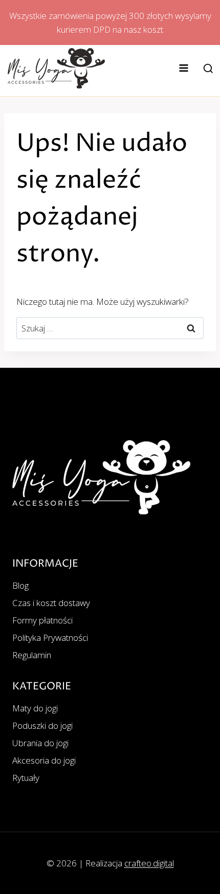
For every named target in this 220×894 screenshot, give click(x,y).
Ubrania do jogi (40, 743)
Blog (20, 585)
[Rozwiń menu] (183, 68)
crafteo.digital (149, 863)
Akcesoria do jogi (44, 760)
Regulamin (31, 655)
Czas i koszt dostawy (51, 603)
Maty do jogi (35, 708)
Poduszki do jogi (42, 725)
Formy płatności (42, 620)
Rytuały (25, 778)
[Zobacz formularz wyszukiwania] (208, 69)
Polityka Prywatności (50, 637)
